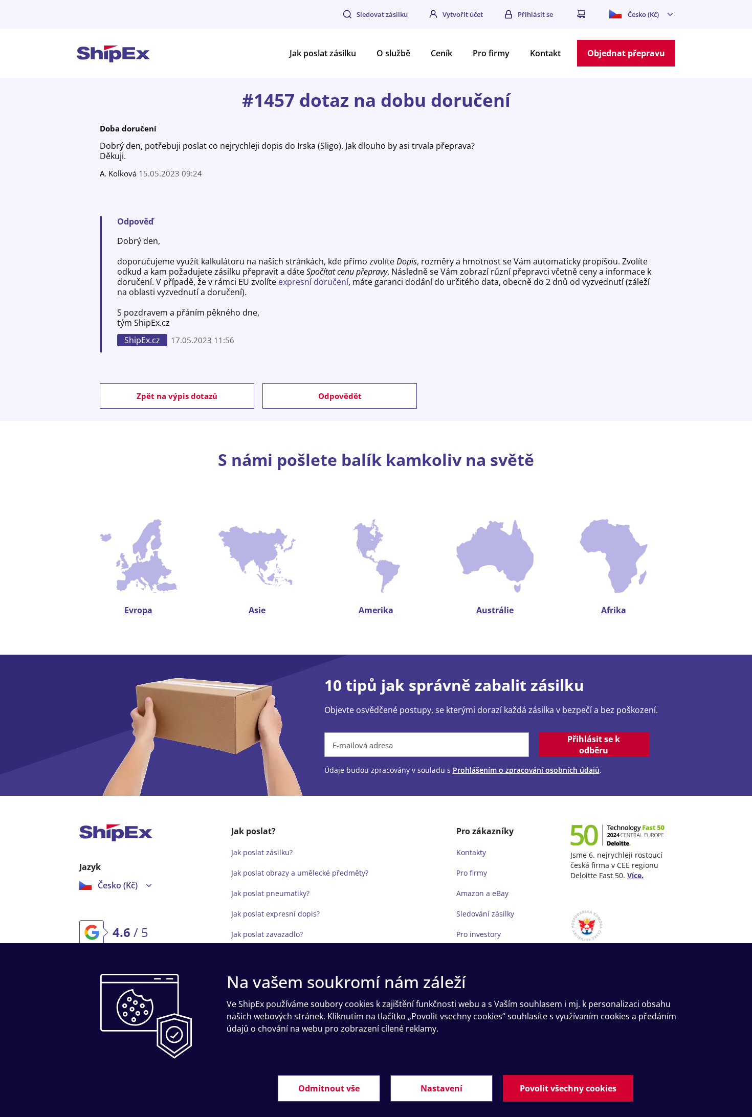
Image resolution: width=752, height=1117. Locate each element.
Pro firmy (491, 53)
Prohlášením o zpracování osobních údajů (526, 770)
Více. (635, 875)
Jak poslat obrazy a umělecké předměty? (299, 873)
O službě (393, 53)
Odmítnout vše (329, 1088)
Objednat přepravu (626, 53)
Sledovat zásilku (382, 14)
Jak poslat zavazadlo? (267, 934)
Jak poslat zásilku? (262, 852)
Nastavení (441, 1088)
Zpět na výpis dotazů (177, 396)
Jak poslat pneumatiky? (270, 893)
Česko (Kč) (643, 14)
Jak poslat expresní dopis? (275, 914)
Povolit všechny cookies (568, 1088)
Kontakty (471, 852)
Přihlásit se (535, 14)
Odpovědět (340, 396)
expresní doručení (313, 281)
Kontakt (545, 53)
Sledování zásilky (485, 914)
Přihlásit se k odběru (593, 744)
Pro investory (478, 934)
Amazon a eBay (482, 893)
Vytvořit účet (463, 14)
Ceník (441, 53)
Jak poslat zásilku (323, 53)
